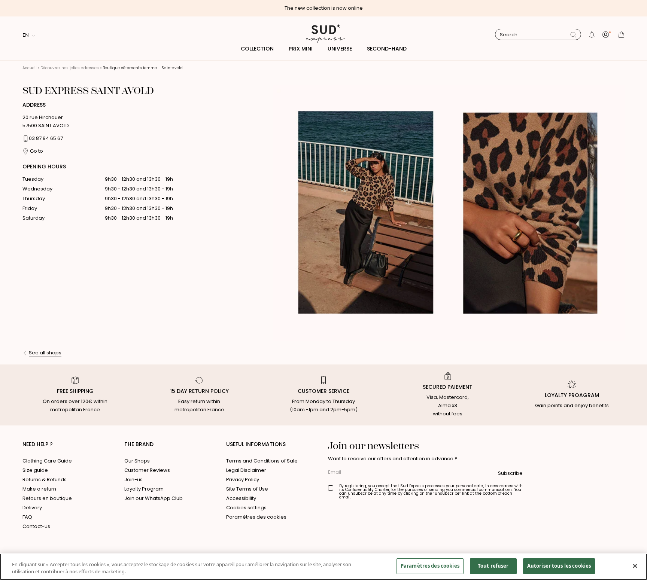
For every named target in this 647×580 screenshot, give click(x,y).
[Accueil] (323, 34)
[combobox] (535, 35)
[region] (323, 566)
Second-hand (387, 48)
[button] (592, 34)
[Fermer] (635, 566)
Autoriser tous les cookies (559, 565)
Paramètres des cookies (256, 517)
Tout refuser (493, 565)
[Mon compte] (606, 34)
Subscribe (510, 473)
